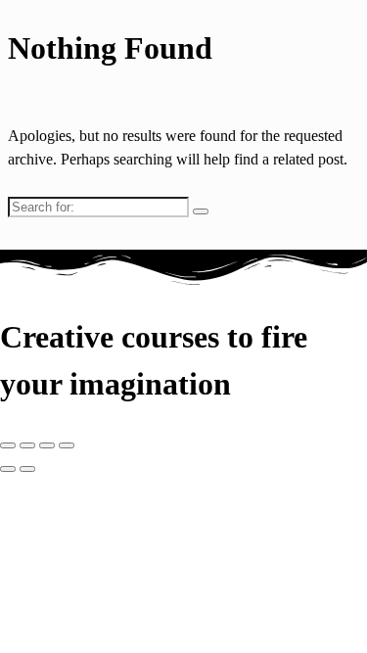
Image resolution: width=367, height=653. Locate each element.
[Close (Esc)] (66, 445)
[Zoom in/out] (8, 445)
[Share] (47, 445)
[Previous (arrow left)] (8, 469)
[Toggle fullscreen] (27, 445)
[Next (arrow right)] (27, 469)
